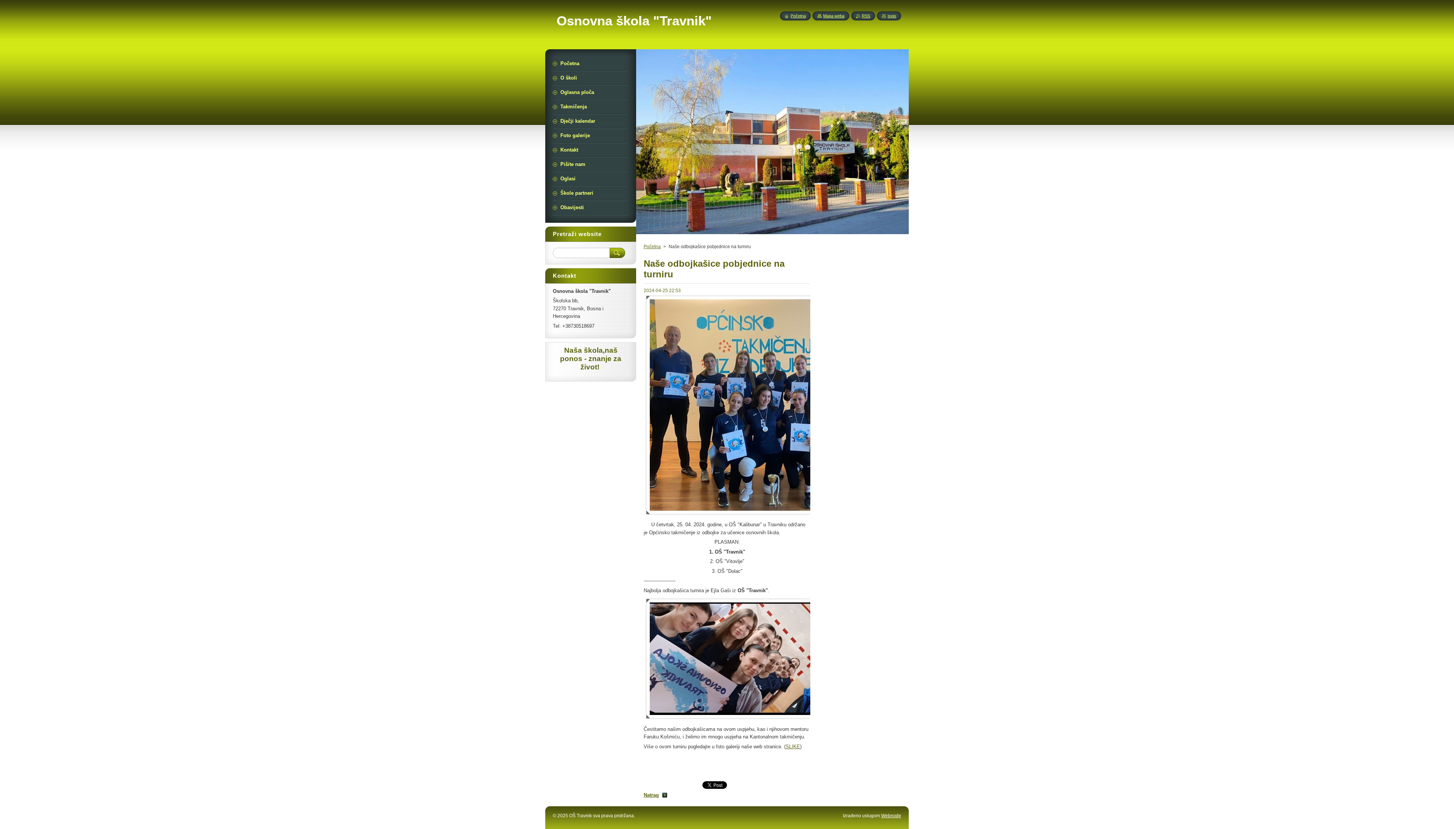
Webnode (891, 815)
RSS (866, 16)
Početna (652, 246)
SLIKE (793, 746)
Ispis (892, 16)
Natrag (651, 795)
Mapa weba (833, 16)
